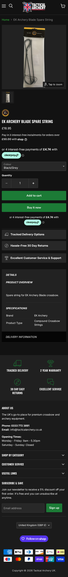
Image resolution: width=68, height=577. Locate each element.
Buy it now (34, 208)
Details (11, 274)
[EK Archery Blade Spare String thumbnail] (8, 97)
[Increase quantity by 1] (33, 183)
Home (5, 19)
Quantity (7, 175)
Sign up (54, 508)
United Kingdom (32, 525)
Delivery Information (21, 336)
